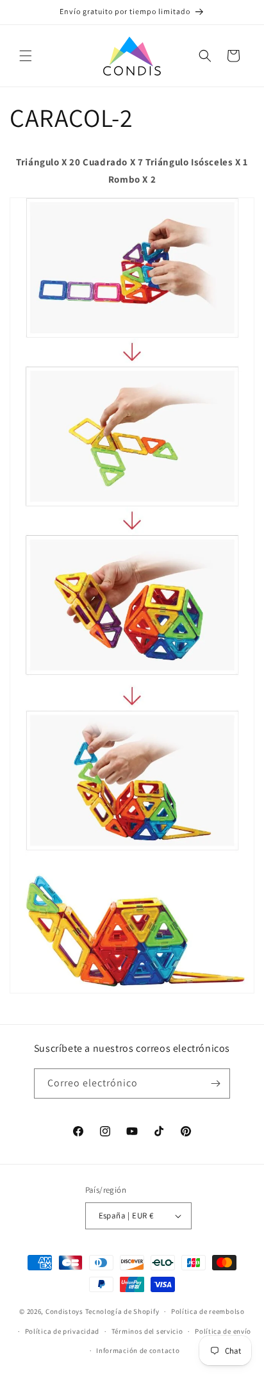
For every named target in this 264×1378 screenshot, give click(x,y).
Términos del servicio (147, 1331)
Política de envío (223, 1331)
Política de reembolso (208, 1311)
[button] (26, 56)
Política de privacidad (62, 1331)
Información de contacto (137, 1350)
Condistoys (64, 1311)
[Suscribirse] (215, 1083)
